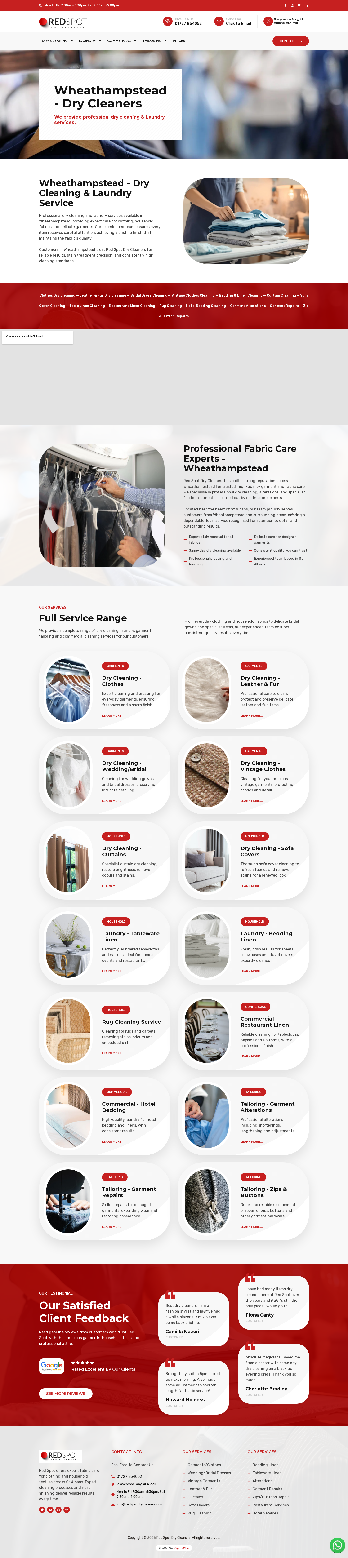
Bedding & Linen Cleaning (241, 295)
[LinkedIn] (306, 5)
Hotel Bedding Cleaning (206, 306)
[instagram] (292, 5)
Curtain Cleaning (281, 295)
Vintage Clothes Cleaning (193, 295)
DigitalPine (181, 1548)
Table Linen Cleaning (87, 306)
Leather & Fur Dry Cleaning (103, 295)
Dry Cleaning (55, 41)
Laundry (87, 41)
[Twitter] (299, 5)
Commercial (119, 41)
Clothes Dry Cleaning (58, 295)
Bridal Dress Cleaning (148, 295)
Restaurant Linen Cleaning (132, 306)
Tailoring (151, 41)
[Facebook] (285, 5)
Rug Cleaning (170, 306)
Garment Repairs (284, 306)
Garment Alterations (248, 306)
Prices (179, 41)
